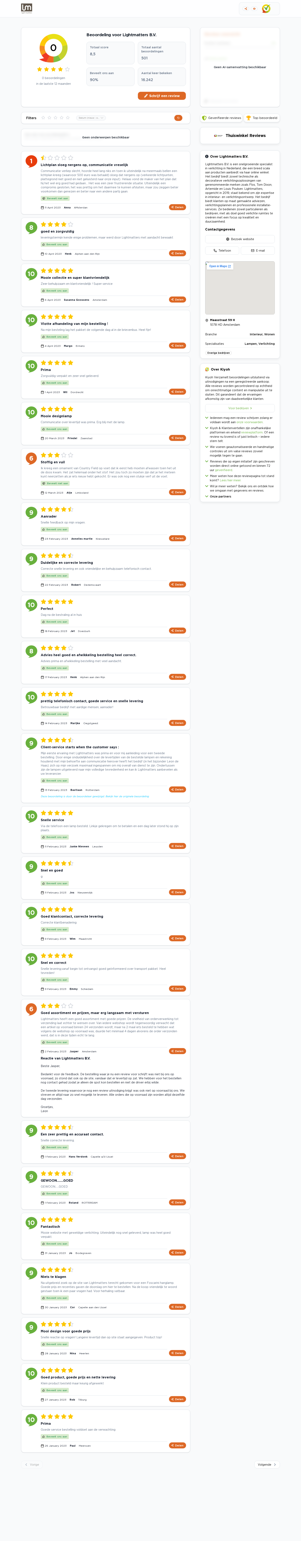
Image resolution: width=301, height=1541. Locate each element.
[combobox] (91, 117)
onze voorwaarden (249, 422)
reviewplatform (252, 432)
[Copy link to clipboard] (245, 9)
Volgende (264, 1464)
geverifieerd (223, 469)
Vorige (34, 1464)
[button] (240, 496)
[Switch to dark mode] (254, 9)
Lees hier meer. (230, 480)
